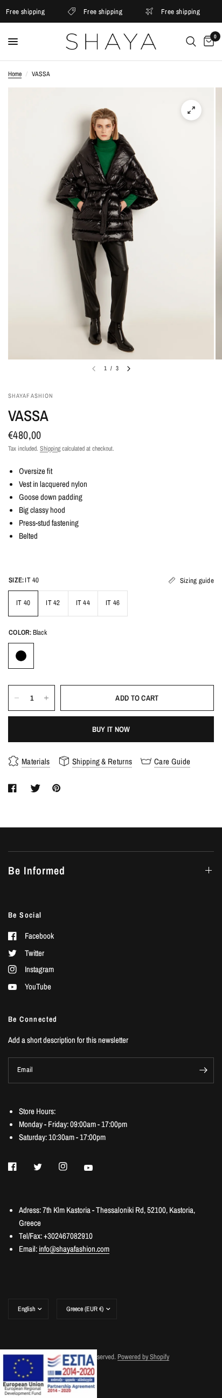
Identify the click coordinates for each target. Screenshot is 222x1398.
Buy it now (111, 729)
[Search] (191, 41)
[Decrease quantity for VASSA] (17, 698)
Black (21, 656)
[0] (207, 41)
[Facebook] (20, 1166)
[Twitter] (45, 1167)
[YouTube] (96, 1167)
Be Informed (36, 870)
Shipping (50, 448)
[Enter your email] (203, 1070)
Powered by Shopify (143, 1356)
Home (15, 74)
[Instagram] (70, 1166)
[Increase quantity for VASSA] (46, 698)
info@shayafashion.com (74, 1248)
